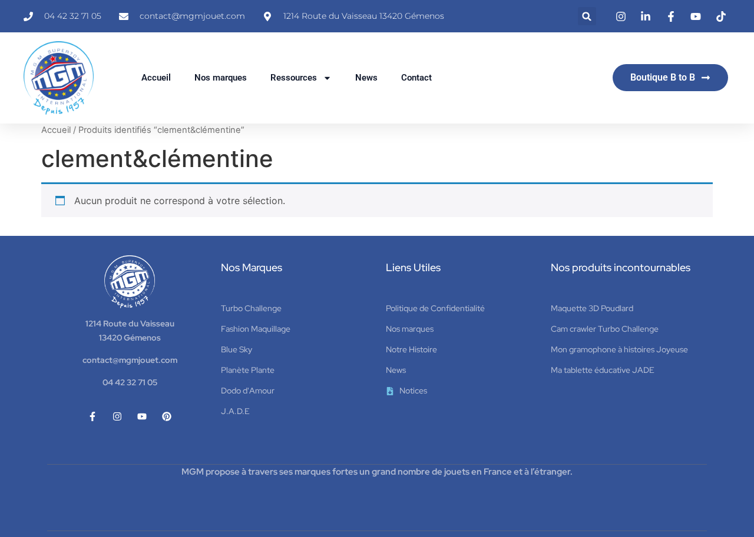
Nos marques (220, 77)
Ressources (293, 77)
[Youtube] (142, 416)
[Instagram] (117, 416)
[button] (587, 16)
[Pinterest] (166, 416)
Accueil (156, 77)
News (366, 77)
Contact (416, 77)
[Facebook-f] (92, 416)
